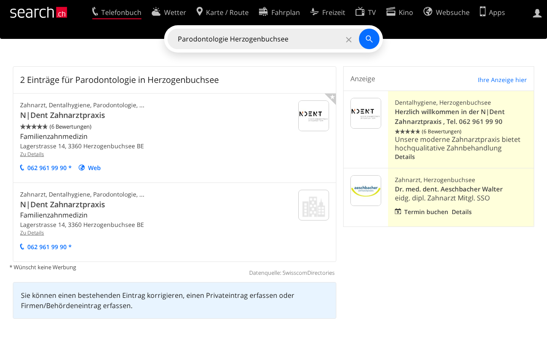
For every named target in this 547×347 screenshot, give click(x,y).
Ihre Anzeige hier (502, 80)
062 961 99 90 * (49, 168)
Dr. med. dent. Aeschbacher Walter (449, 189)
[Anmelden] (537, 12)
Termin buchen (426, 212)
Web (94, 168)
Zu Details (32, 154)
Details (405, 157)
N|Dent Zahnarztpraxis (62, 115)
